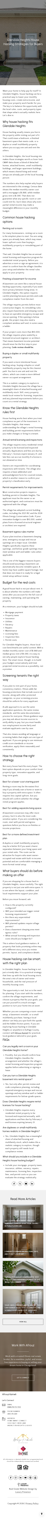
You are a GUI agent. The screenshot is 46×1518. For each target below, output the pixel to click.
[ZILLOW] (35, 1478)
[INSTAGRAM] (15, 1478)
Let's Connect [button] (23, 1378)
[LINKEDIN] (20, 1478)
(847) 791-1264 (12, 1414)
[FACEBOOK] (11, 1478)
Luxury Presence (23, 1492)
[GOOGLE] (30, 1478)
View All (23, 1322)
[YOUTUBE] (25, 1478)
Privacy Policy (32, 1504)
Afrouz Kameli (21, 1033)
